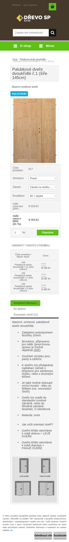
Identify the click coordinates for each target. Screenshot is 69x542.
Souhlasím (59, 535)
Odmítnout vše (43, 535)
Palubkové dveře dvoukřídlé (33, 59)
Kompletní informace (25, 303)
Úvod (15, 59)
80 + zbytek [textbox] (36, 196)
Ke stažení (20, 308)
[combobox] (43, 178)
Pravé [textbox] (33, 178)
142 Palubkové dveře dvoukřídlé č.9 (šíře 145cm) (23, 287)
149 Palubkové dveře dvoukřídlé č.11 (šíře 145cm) (23, 265)
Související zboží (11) (26, 314)
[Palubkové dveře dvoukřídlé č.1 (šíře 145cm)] (34, 98)
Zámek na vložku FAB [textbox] (42, 187)
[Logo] (34, 19)
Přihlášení (16, 5)
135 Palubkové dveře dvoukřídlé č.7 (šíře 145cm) (23, 276)
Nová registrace (30, 5)
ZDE (36, 350)
